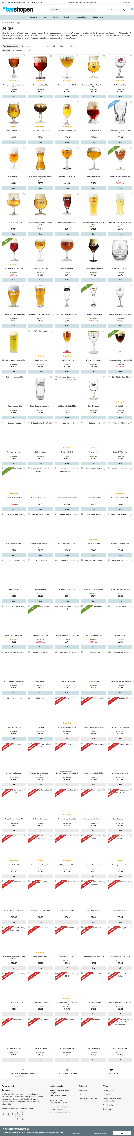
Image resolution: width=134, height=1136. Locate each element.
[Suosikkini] (124, 9)
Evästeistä (107, 1109)
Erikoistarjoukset (98, 17)
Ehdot (81, 1094)
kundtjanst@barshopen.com (61, 1107)
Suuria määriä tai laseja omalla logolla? (112, 1099)
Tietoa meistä (108, 1090)
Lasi (45, 17)
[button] (14, 96)
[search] (93, 10)
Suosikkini (83, 1090)
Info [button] (67, 739)
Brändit (66, 17)
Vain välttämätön (99, 1133)
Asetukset (76, 1133)
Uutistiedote (108, 1105)
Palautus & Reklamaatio (88, 1098)
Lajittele (6, 50)
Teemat (55, 17)
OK (122, 1133)
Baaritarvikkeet (81, 17)
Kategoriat (33, 17)
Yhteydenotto (115, 10)
